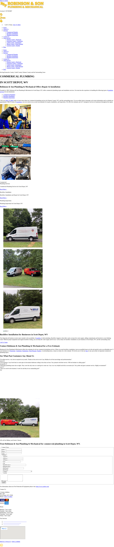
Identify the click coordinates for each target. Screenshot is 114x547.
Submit (3, 482)
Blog (4, 47)
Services (5, 30)
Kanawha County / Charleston (15, 41)
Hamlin (39, 351)
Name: (3, 449)
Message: (4, 481)
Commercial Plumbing (9, 94)
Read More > (3, 189)
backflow (38, 338)
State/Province (7, 465)
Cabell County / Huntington (14, 42)
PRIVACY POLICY (5, 541)
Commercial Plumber (12, 32)
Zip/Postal (5, 468)
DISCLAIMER (16, 541)
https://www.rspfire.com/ (42, 486)
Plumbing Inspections (12, 35)
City (4, 461)
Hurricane (12, 351)
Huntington (25, 351)
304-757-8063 (17, 25)
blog (87, 351)
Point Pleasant (32, 351)
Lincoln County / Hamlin (13, 45)
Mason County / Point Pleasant (15, 44)
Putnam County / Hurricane (14, 39)
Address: (5, 458)
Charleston (19, 351)
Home (5, 27)
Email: (3, 453)
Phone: (3, 451)
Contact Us (6, 36)
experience (19, 102)
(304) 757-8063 (9, 100)
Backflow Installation (12, 33)
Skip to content (4, 0)
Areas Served (6, 38)
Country (5, 471)
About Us (6, 29)
